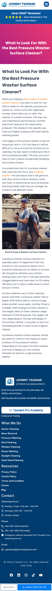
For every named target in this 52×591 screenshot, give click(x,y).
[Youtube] (40, 575)
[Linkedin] (18, 575)
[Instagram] (26, 575)
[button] (9, 587)
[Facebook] (11, 575)
